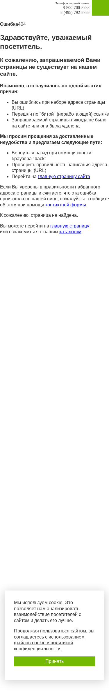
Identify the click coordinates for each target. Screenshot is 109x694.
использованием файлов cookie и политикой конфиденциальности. (49, 642)
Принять (54, 661)
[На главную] (29, 9)
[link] (8, 8)
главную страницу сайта (64, 176)
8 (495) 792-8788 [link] (75, 12)
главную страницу (69, 225)
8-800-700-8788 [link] (76, 7)
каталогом (70, 231)
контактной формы (65, 204)
